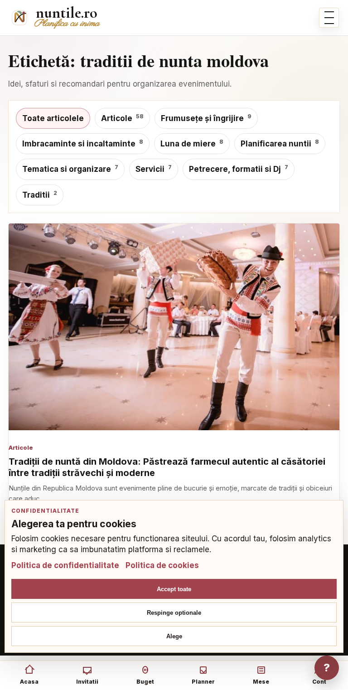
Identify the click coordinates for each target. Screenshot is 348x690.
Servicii (153, 169)
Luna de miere (191, 143)
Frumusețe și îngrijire (206, 118)
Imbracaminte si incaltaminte (82, 143)
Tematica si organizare (70, 169)
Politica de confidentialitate (65, 565)
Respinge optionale (174, 612)
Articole (122, 118)
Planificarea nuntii (280, 143)
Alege (174, 636)
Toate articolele (53, 118)
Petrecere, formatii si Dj (238, 169)
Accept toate (174, 589)
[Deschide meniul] (329, 18)
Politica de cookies (162, 565)
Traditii (39, 194)
